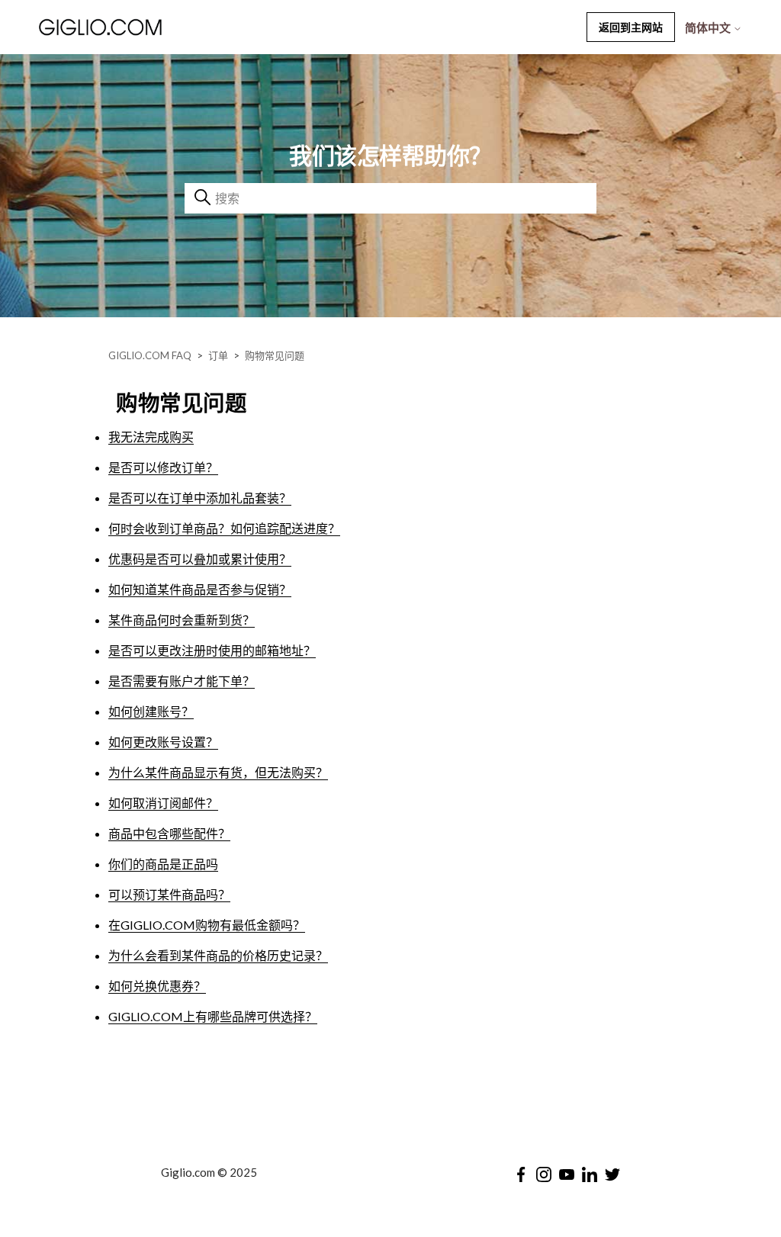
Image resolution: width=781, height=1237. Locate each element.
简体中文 (709, 27)
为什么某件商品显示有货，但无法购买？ (218, 772)
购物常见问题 (274, 355)
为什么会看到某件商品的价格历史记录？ (218, 955)
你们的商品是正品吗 (163, 863)
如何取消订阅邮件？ (163, 802)
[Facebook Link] (521, 1174)
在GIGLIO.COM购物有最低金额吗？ (206, 924)
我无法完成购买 (151, 436)
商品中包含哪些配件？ (169, 833)
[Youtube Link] (566, 1174)
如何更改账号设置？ (163, 741)
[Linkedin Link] (589, 1174)
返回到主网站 (631, 27)
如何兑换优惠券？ (157, 985)
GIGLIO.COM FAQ (149, 355)
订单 (218, 355)
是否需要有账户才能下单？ (181, 680)
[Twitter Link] (612, 1174)
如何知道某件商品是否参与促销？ (199, 589)
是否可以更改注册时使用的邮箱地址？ (212, 650)
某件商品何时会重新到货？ (181, 619)
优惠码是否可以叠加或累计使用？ (199, 558)
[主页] (141, 26)
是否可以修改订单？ (163, 467)
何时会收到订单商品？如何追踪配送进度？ (224, 528)
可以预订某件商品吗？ (169, 894)
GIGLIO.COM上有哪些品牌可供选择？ (212, 1016)
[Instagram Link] (543, 1174)
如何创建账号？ (151, 711)
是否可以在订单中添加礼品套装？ (199, 497)
